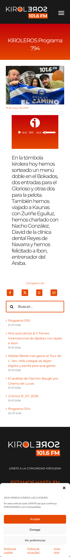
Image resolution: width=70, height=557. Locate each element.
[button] (64, 488)
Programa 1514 (19, 409)
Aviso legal (57, 550)
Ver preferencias (35, 540)
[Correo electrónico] (54, 292)
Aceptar (35, 519)
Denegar (35, 529)
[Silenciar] (44, 132)
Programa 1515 (19, 320)
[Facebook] (10, 292)
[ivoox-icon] (35, 119)
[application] (35, 132)
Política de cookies (10, 550)
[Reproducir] (20, 132)
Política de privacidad (33, 550)
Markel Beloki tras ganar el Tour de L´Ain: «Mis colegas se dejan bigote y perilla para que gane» (34, 361)
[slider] (49, 132)
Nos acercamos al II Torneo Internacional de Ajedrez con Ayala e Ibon (35, 338)
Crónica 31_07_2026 (23, 396)
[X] (25, 292)
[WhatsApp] (39, 292)
